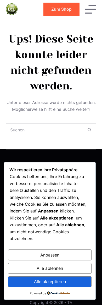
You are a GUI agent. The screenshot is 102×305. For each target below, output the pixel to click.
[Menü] (90, 9)
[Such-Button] (89, 130)
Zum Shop (61, 9)
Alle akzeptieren (50, 281)
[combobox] (44, 129)
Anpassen (49, 255)
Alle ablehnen (50, 268)
